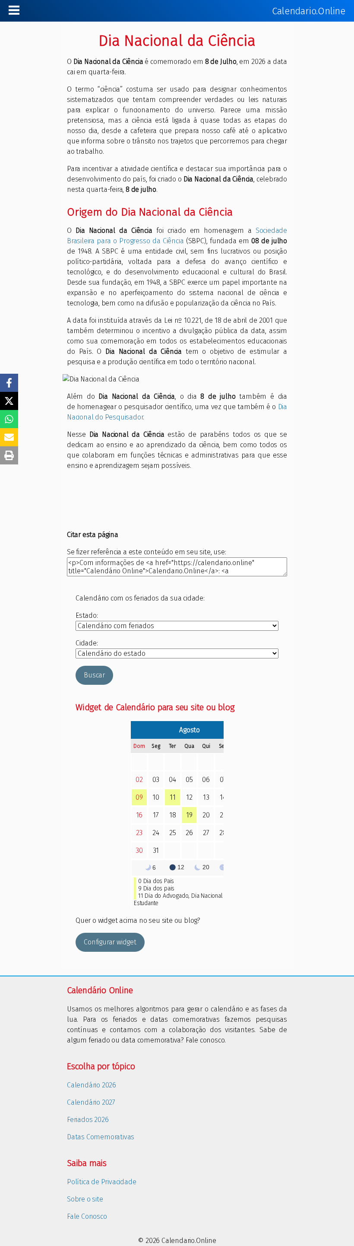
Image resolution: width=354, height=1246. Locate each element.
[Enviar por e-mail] (9, 437)
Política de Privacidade (101, 1182)
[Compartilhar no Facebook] (9, 383)
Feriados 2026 (87, 1120)
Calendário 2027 (91, 1102)
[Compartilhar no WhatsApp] (9, 419)
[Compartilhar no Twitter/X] (9, 401)
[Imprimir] (9, 455)
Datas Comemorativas (100, 1137)
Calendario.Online (308, 11)
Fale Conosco (87, 1216)
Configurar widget (110, 942)
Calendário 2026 (91, 1085)
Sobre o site (85, 1199)
